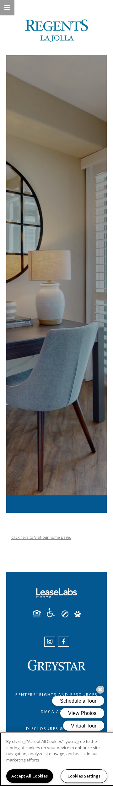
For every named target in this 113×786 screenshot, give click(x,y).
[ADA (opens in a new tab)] (53, 613)
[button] (7, 7)
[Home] (56, 30)
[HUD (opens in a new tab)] (39, 614)
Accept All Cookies (29, 776)
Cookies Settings (83, 776)
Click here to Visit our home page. (41, 537)
